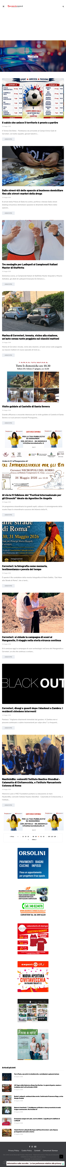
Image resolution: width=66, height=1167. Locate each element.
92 (43, 836)
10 (23, 836)
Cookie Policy (26, 1150)
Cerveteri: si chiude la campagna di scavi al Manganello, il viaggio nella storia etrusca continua (31, 638)
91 (41, 836)
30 (28, 836)
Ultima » (34, 839)
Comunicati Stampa (50, 1150)
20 (25, 836)
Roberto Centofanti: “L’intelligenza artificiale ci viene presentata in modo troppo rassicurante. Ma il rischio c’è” (37, 1108)
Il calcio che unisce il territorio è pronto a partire (30, 122)
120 (55, 836)
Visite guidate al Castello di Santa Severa (26, 406)
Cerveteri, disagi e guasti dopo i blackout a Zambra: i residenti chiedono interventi (32, 710)
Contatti (37, 1150)
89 (36, 836)
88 (33, 836)
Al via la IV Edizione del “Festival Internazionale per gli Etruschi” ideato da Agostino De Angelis (31, 496)
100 (49, 836)
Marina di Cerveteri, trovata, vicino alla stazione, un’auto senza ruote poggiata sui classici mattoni (30, 337)
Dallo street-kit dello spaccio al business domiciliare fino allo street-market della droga (32, 192)
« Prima (12, 836)
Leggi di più (8, 139)
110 (52, 836)
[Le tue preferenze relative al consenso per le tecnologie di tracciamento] (63, 1164)
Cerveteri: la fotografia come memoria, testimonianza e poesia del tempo (24, 567)
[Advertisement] (33, 27)
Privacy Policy (13, 1150)
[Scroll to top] (61, 1156)
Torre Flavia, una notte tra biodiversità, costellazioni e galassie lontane (36, 1074)
